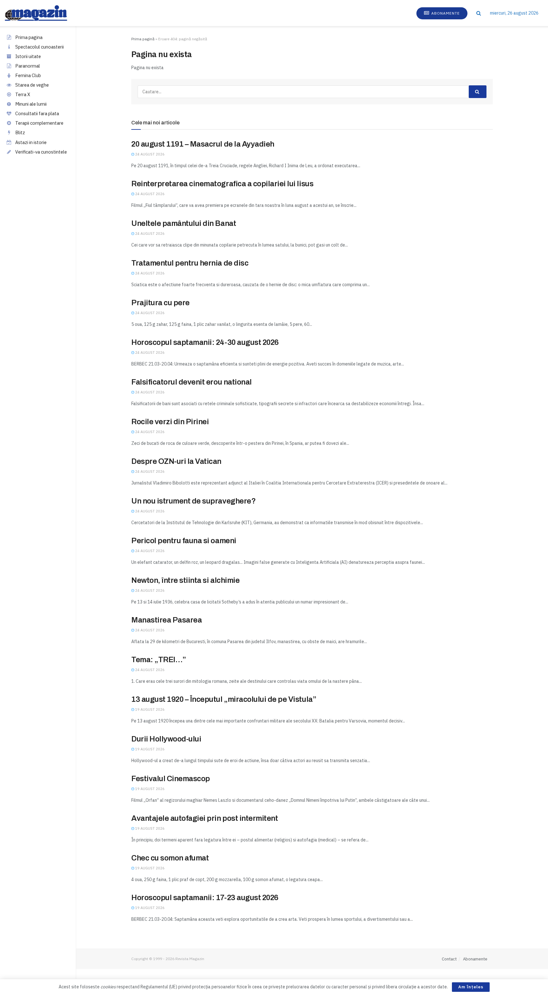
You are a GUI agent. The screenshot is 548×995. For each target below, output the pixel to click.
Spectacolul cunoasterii (39, 47)
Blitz (20, 132)
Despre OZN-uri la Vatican (176, 461)
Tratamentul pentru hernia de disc (189, 263)
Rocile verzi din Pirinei (170, 422)
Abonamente (445, 13)
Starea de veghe (32, 85)
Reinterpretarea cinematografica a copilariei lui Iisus (222, 184)
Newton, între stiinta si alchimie (185, 580)
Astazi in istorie (31, 142)
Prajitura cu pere (160, 303)
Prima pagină (142, 38)
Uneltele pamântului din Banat (183, 223)
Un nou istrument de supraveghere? (193, 501)
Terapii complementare (39, 123)
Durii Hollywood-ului (166, 739)
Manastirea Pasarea (166, 620)
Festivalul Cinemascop (170, 778)
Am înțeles (470, 987)
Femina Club (28, 75)
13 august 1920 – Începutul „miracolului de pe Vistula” (223, 699)
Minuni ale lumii (31, 104)
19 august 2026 (149, 709)
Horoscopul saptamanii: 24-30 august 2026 (205, 342)
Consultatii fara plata (37, 113)
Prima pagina (28, 37)
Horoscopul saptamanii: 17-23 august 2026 (204, 897)
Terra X (22, 94)
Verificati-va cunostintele (41, 152)
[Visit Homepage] (42, 13)
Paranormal (27, 66)
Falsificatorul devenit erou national (191, 382)
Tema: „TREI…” (158, 660)
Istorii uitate (28, 56)
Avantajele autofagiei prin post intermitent (204, 818)
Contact (449, 959)
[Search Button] (478, 13)
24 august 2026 (149, 154)
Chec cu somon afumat (170, 858)
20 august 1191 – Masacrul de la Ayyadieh (202, 144)
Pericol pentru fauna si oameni (183, 541)
